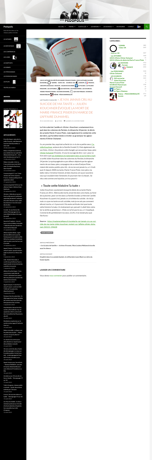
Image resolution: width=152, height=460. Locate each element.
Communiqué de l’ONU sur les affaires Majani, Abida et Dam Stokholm (13, 187)
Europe (81, 83)
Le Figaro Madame (120, 91)
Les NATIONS (95, 26)
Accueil (61, 26)
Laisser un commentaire (75, 121)
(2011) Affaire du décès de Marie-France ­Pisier (58, 80)
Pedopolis (8, 26)
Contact (131, 26)
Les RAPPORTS (8, 63)
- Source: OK (70, 83)
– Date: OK (122, 48)
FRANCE (91, 83)
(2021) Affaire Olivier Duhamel (121, 58)
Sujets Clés (82, 26)
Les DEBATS (7, 67)
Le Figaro (82, 86)
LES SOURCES (107, 26)
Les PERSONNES (76, 88)
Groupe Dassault (47, 86)
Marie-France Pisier (48, 91)
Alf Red (59, 121)
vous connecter (56, 275)
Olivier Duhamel (63, 91)
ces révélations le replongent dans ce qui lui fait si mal (73, 155)
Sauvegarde (120, 26)
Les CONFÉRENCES (9, 51)
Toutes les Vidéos (10, 87)
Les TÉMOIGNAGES (9, 72)
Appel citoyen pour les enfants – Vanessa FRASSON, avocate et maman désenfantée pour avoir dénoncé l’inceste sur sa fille (13, 366)
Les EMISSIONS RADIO (10, 76)
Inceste (57, 86)
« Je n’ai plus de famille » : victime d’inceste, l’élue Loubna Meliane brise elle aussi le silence (67, 245)
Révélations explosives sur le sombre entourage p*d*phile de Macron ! (13, 323)
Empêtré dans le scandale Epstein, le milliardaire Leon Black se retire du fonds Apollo (66, 257)
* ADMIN (54, 83)
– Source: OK (115, 53)
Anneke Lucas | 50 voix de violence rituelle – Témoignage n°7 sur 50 (13, 378)
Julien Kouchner (67, 86)
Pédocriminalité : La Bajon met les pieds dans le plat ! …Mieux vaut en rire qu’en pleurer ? (13, 332)
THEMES (71, 26)
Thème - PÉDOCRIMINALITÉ (62, 94)
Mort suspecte (47, 232)
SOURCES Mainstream (118, 85)
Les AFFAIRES (52, 88)
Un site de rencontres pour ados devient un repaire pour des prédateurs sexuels (12, 342)
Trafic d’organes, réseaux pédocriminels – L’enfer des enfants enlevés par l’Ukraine (13, 387)
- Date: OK (61, 83)
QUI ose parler (79, 91)
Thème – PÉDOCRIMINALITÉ (129, 94)
